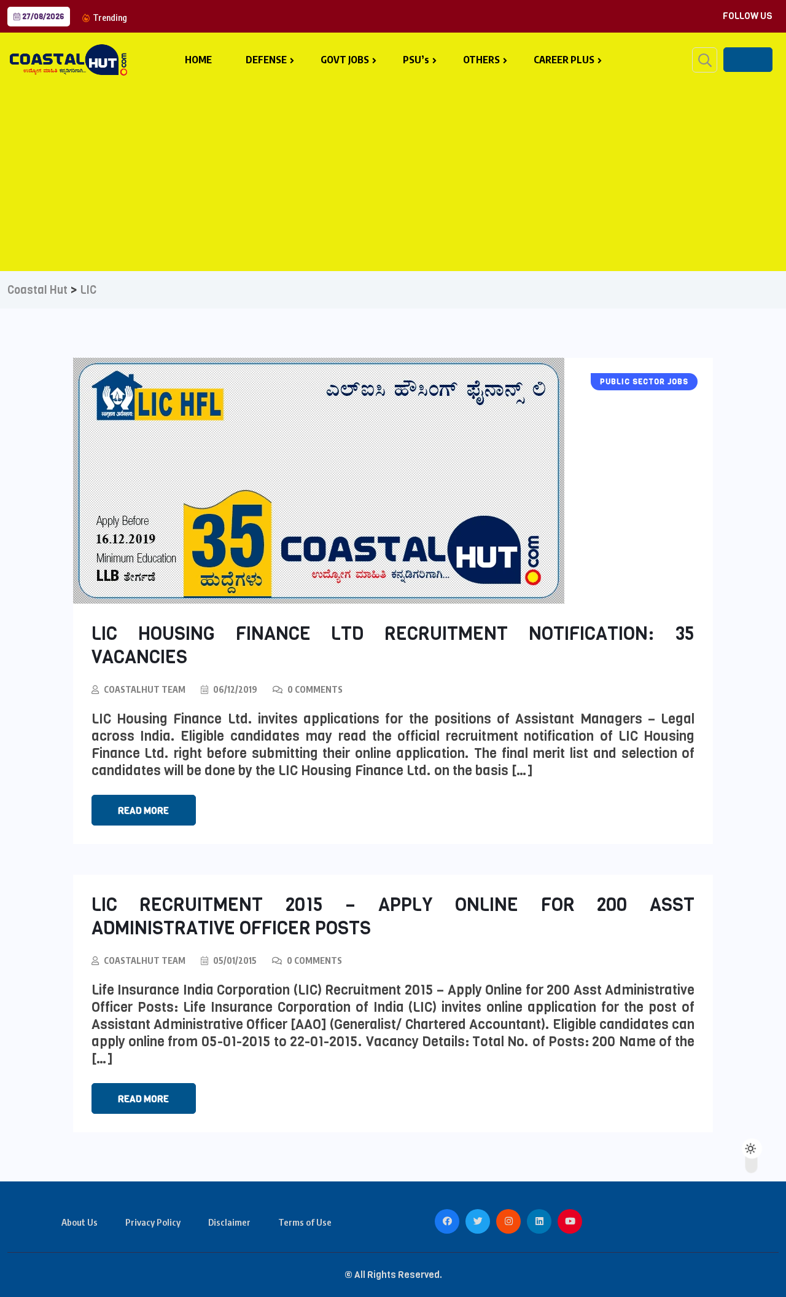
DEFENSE (266, 59)
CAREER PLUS (564, 59)
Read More (143, 811)
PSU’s (416, 59)
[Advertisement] (393, 173)
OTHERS (481, 59)
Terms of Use (305, 1222)
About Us (79, 1222)
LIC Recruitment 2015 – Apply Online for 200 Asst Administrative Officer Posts (393, 916)
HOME (198, 59)
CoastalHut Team (144, 689)
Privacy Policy (153, 1222)
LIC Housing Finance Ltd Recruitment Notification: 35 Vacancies (393, 645)
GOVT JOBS (345, 59)
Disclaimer (229, 1222)
